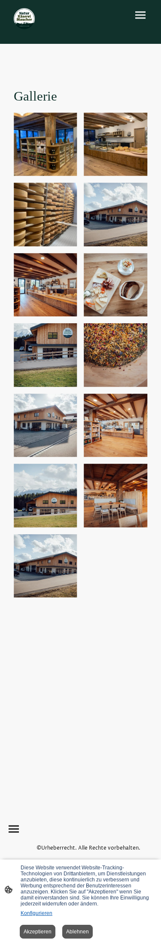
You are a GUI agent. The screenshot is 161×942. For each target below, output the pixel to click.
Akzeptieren (38, 932)
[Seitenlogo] (24, 18)
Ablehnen (77, 932)
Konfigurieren (36, 913)
